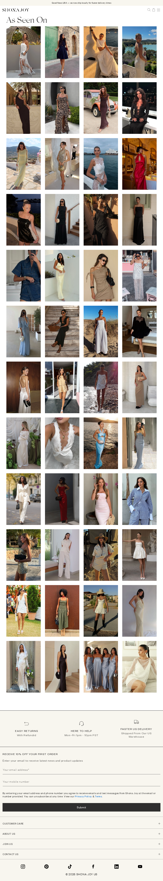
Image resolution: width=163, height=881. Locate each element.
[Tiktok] (70, 866)
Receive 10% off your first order (30, 754)
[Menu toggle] (158, 10)
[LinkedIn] (116, 866)
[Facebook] (93, 866)
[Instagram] (23, 866)
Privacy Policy (83, 796)
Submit (81, 807)
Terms (98, 796)
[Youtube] (140, 866)
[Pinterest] (46, 866)
